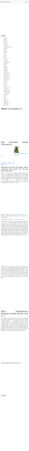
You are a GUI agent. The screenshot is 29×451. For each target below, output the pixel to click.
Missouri (5, 68)
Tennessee (6, 94)
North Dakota (6, 74)
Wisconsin (6, 102)
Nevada (5, 81)
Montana (5, 71)
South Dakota (7, 93)
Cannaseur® (21, 175)
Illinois (5, 56)
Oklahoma (6, 85)
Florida (5, 50)
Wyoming (6, 105)
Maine (5, 64)
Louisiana (6, 60)
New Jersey (6, 78)
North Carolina (7, 72)
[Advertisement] (14, 18)
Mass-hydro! (22, 215)
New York (6, 82)
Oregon (5, 86)
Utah (5, 97)
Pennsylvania (6, 87)
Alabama (5, 39)
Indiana (5, 55)
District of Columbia (8, 47)
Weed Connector (5, 2)
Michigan (6, 66)
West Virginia (6, 104)
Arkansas (6, 40)
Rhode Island (6, 90)
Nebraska (6, 75)
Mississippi (6, 70)
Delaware (6, 48)
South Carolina (7, 91)
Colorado (6, 44)
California (6, 43)
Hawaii (5, 52)
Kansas (5, 58)
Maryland (6, 63)
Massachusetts (7, 62)
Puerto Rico (6, 89)
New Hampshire (7, 77)
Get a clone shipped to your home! (17, 219)
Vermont (5, 99)
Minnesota (6, 67)
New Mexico (6, 79)
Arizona (5, 41)
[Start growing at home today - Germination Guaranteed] (13, 214)
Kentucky (6, 59)
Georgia (5, 51)
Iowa (5, 54)
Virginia (5, 98)
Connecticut (6, 46)
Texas (5, 95)
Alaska (5, 37)
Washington (6, 101)
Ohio (5, 83)
